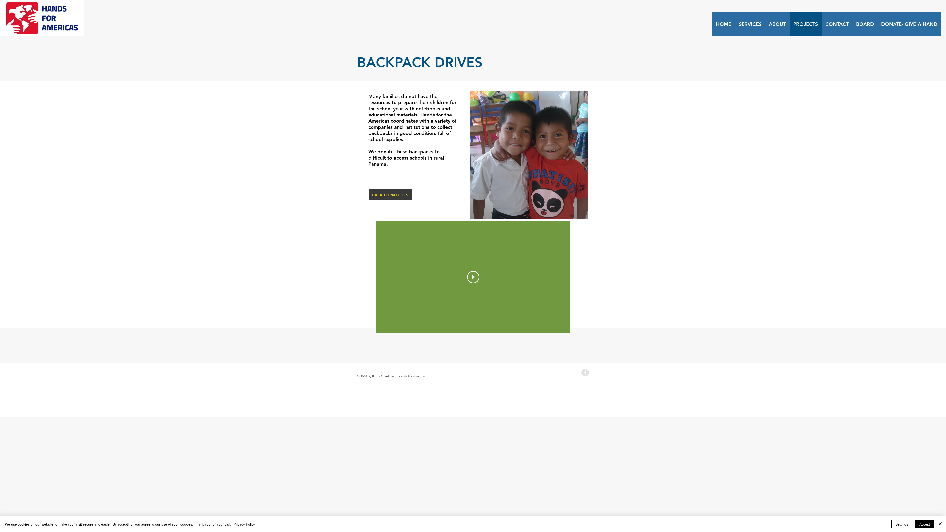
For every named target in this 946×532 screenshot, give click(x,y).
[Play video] (473, 277)
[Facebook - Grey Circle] (585, 372)
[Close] (940, 524)
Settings (901, 524)
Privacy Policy (244, 524)
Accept (924, 524)
